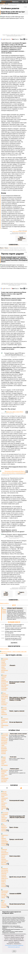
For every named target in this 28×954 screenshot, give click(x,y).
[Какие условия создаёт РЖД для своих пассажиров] (4, 761)
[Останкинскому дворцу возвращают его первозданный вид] (4, 722)
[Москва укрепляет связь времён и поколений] (4, 711)
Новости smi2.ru (4, 603)
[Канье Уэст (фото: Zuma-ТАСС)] (14, 412)
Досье (14, 605)
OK (14, 951)
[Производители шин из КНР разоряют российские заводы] (4, 893)
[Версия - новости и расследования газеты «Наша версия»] (4, 2)
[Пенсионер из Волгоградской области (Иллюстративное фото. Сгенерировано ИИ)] (14, 472)
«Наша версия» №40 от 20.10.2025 (20, 231)
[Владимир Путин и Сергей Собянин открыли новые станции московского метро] (4, 665)
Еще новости (14, 642)
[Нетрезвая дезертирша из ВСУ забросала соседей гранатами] (4, 817)
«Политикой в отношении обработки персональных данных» (14, 946)
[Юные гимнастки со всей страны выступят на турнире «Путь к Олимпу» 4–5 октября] (4, 698)
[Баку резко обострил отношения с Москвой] (4, 904)
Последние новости (14, 622)
